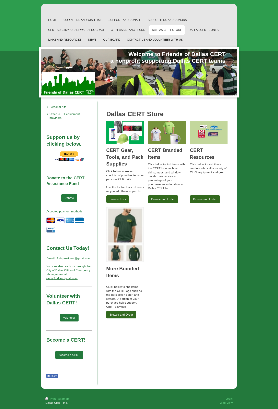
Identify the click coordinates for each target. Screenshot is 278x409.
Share (53, 376)
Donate (69, 197)
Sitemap (63, 398)
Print (53, 398)
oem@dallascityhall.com (62, 278)
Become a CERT (69, 354)
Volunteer (69, 317)
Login (229, 398)
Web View (226, 402)
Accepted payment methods (64, 211)
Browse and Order (163, 199)
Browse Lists (117, 199)
